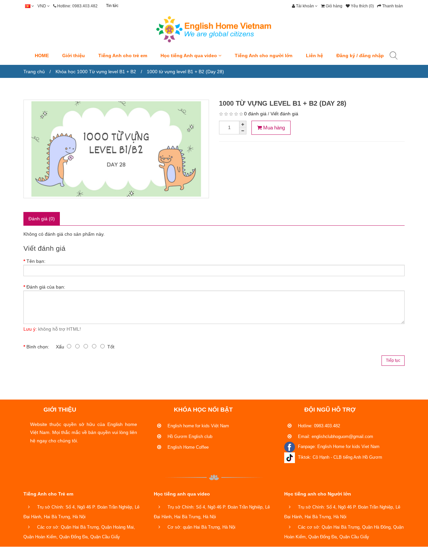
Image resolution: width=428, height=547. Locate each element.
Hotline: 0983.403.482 (318, 425)
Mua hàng (273, 127)
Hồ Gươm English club (189, 436)
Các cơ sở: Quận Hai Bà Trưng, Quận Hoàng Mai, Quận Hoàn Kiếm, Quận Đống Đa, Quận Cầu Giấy (79, 532)
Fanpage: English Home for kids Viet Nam (338, 446)
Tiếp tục (393, 360)
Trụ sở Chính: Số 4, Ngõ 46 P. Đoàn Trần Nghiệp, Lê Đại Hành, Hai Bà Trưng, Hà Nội (81, 512)
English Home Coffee (187, 447)
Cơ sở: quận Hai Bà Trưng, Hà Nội (200, 527)
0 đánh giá (255, 113)
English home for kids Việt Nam (197, 425)
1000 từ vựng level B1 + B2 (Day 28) (185, 71)
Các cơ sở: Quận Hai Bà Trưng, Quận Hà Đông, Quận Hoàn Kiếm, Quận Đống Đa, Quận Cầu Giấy (344, 532)
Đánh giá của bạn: (45, 287)
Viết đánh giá (284, 113)
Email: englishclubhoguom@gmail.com (335, 436)
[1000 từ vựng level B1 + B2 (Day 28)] (116, 149)
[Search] (394, 57)
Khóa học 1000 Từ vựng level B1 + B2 (96, 71)
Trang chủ (34, 71)
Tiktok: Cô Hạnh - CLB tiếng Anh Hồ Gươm (339, 457)
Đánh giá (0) (41, 218)
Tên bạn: (35, 261)
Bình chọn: (37, 346)
